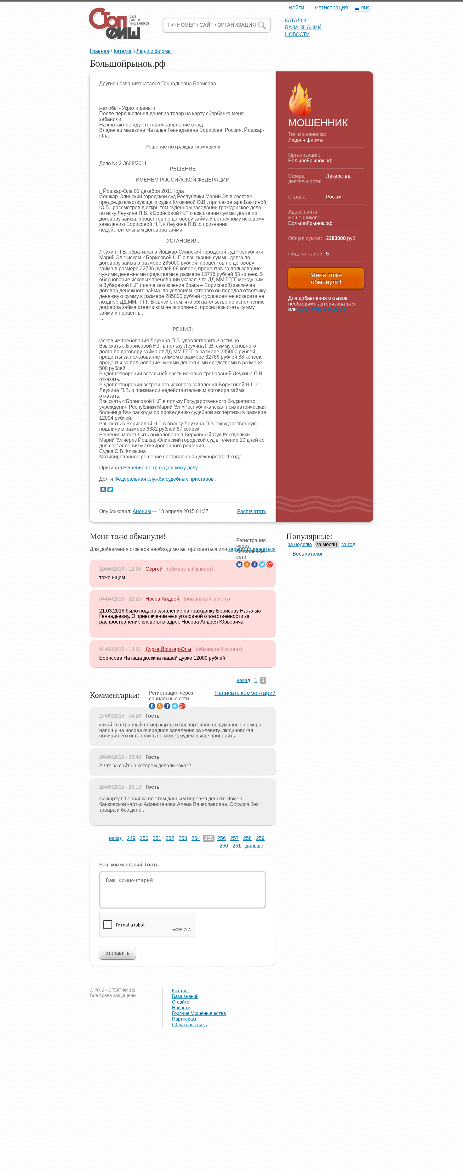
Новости (297, 34)
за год (348, 544)
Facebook (254, 564)
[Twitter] (110, 489)
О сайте (180, 1002)
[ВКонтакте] (103, 489)
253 (183, 838)
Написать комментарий (245, 693)
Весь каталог (308, 554)
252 (170, 838)
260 (224, 845)
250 (144, 838)
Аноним (142, 511)
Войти (295, 7)
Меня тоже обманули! (326, 278)
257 (234, 838)
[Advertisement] (189, 1125)
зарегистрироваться (321, 309)
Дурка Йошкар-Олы (168, 649)
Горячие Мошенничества (199, 1013)
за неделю (300, 544)
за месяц (326, 544)
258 (247, 838)
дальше (254, 845)
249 (131, 838)
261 (236, 845)
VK (239, 564)
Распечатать (251, 511)
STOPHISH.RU (119, 24)
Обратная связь (189, 1024)
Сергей (154, 569)
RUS (365, 8)
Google (269, 564)
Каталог (296, 20)
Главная (99, 51)
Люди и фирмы (154, 51)
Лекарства (338, 176)
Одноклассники (247, 564)
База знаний (303, 27)
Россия (334, 196)
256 (221, 838)
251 (157, 838)
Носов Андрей (162, 599)
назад (243, 680)
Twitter (262, 564)
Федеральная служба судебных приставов (164, 479)
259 (260, 838)
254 (195, 838)
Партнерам (184, 1019)
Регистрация (330, 7)
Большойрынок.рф (310, 160)
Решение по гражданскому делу (160, 467)
